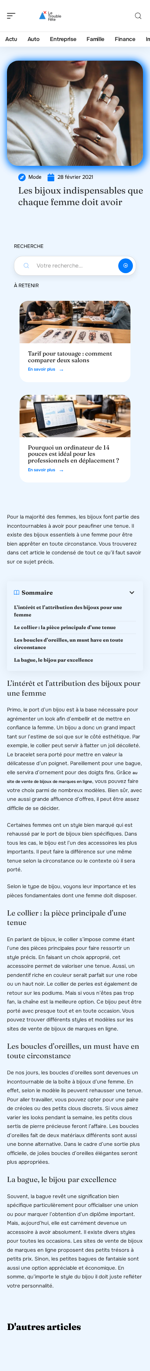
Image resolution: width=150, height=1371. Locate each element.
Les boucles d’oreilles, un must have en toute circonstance (68, 643)
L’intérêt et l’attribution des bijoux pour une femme (68, 611)
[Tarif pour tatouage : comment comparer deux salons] (75, 322)
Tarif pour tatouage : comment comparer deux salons (70, 357)
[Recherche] (138, 16)
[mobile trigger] (13, 16)
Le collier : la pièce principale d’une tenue (65, 627)
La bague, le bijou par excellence (53, 660)
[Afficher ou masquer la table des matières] (94, 592)
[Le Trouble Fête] (50, 16)
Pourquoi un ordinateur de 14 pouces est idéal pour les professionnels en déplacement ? (73, 454)
